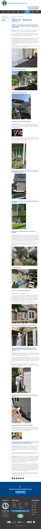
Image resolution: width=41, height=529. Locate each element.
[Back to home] (4, 3)
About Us (22, 12)
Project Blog (32, 12)
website (31, 42)
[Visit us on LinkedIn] (32, 505)
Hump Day (23, 293)
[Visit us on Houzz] (32, 514)
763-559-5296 (5, 511)
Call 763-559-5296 (33, 8)
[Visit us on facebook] (32, 502)
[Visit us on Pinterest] (32, 507)
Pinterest (34, 507)
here (12, 361)
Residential (14, 504)
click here (31, 9)
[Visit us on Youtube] (32, 509)
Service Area (18, 12)
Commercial (13, 11)
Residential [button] (8, 11)
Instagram (35, 512)
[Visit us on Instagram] (32, 512)
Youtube (34, 509)
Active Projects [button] (5, 17)
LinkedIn (34, 505)
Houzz (34, 514)
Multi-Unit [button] (3, 12)
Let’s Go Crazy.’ (17, 297)
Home (26, 505)
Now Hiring (26, 504)
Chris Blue (30, 298)
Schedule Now (27, 12)
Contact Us (37, 12)
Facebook (35, 502)
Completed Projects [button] (4, 20)
